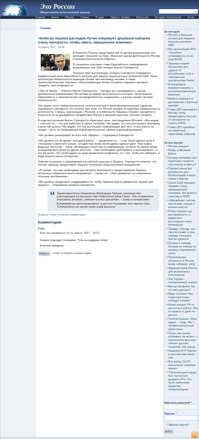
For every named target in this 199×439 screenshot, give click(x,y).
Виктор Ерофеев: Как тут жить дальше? (181, 288)
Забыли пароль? (178, 424)
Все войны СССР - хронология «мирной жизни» (181, 365)
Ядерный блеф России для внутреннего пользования (182, 271)
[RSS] (194, 435)
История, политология (168, 17)
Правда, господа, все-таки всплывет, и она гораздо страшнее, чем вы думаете (182, 234)
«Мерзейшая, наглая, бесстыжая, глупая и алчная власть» (182, 204)
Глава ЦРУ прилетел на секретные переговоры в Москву (182, 130)
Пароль (170, 413)
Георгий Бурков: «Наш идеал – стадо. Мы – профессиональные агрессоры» (182, 324)
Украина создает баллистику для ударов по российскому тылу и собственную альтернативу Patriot (181, 72)
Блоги (55, 17)
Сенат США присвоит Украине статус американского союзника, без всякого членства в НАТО (182, 189)
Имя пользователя (178, 402)
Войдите (43, 214)
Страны (84, 17)
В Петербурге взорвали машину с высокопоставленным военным (182, 89)
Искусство (142, 17)
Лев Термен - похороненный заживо (182, 280)
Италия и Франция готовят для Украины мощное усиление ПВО (181, 40)
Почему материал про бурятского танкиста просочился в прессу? (182, 161)
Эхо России (57, 6)
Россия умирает (178, 146)
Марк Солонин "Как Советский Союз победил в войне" (180, 297)
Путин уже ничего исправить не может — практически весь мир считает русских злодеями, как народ (182, 340)
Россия (69, 17)
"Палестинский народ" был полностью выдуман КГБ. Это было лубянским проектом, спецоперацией (182, 381)
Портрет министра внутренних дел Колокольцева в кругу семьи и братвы (182, 173)
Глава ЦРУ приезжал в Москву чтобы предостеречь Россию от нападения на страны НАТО (182, 116)
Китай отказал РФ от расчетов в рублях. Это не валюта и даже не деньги (183, 309)
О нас (191, 17)
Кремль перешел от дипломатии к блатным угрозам (183, 102)
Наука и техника (120, 17)
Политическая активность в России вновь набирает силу (181, 260)
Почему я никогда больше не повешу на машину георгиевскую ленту (182, 248)
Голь (41, 228)
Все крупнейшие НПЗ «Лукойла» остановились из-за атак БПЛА (182, 54)
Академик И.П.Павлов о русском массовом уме (182, 354)
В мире (100, 17)
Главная (40, 17)
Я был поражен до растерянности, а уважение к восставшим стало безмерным (180, 217)
